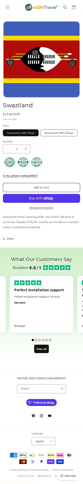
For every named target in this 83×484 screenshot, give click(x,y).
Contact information (63, 469)
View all (41, 349)
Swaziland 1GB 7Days (21, 133)
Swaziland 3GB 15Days (59, 133)
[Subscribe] (61, 388)
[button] (7, 7)
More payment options (41, 207)
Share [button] (10, 238)
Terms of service (26, 475)
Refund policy (44, 475)
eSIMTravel (23, 469)
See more (19, 302)
